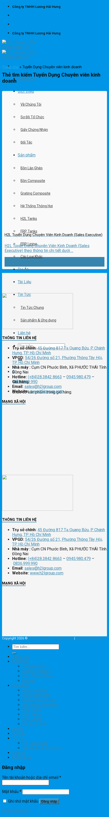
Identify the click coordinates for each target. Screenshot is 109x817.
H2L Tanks (31, 709)
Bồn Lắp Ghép (34, 690)
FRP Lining (32, 719)
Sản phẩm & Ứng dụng (42, 747)
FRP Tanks (29, 231)
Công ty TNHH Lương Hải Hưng (51, 638)
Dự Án (23, 269)
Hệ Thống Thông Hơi (40, 704)
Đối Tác (26, 142)
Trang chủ (26, 78)
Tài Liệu (24, 281)
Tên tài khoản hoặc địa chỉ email (31, 777)
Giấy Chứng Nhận (34, 130)
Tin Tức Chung (34, 743)
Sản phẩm (21, 685)
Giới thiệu (26, 91)
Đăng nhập (49, 801)
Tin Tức (18, 738)
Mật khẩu (11, 791)
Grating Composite (38, 699)
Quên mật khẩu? (16, 810)
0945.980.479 (78, 377)
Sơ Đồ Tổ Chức (32, 117)
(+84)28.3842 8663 (45, 377)
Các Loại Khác (32, 256)
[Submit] (14, 653)
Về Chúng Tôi (31, 104)
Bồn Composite (36, 695)
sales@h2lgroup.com (43, 386)
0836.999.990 (25, 381)
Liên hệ (24, 333)
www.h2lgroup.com (46, 391)
